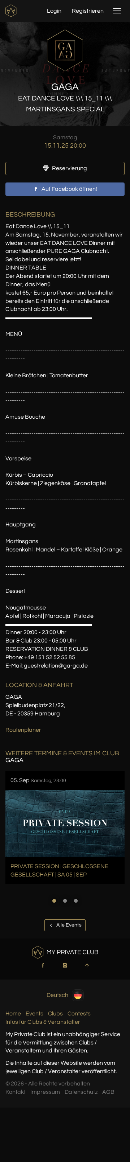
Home (13, 1014)
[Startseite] (11, 10)
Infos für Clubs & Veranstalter (42, 1022)
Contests (79, 1014)
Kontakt (15, 1092)
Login (54, 11)
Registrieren (88, 11)
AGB (108, 1092)
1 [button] (54, 900)
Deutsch (57, 995)
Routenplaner (23, 730)
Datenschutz (81, 1092)
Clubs (55, 1014)
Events (34, 1014)
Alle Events (68, 925)
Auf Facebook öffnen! (68, 189)
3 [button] (75, 900)
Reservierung (69, 168)
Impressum (45, 1092)
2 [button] (65, 900)
